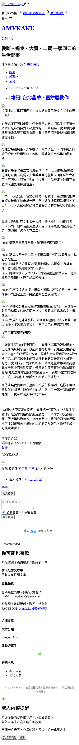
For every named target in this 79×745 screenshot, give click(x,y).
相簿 (12, 72)
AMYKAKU (18, 28)
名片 (12, 81)
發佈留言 (8, 517)
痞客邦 (23, 468)
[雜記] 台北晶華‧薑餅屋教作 (39, 97)
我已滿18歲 (9, 737)
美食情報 (33, 64)
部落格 (13, 76)
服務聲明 (41, 691)
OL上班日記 (33, 479)
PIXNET (17, 687)
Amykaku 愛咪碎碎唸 (33, 608)
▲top (5, 486)
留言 (31, 468)
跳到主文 (8, 38)
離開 (22, 737)
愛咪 (5, 447)
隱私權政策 (68, 687)
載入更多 (8, 493)
